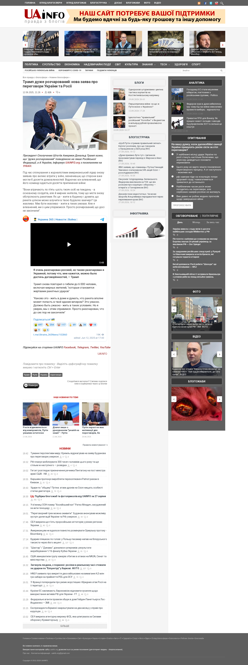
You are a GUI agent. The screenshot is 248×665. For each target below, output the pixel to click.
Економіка (72, 64)
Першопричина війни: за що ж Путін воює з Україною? (144, 105)
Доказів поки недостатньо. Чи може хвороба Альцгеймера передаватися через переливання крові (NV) (140, 197)
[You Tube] (216, 4)
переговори (55, 375)
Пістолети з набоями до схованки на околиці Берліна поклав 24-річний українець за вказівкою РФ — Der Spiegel (195, 242)
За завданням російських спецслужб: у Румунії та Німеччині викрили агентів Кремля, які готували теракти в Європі (196, 254)
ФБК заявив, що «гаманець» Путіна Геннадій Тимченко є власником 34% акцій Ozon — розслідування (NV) (140, 170)
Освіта (109, 638)
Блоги (139, 82)
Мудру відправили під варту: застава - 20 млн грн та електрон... (122, 51)
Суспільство (51, 64)
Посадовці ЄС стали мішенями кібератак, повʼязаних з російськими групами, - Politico (202, 92)
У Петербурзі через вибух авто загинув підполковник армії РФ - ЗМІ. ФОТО (192, 325)
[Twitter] (210, 4)
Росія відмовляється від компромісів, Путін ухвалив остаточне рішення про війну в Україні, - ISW (35, 433)
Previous (24, 45)
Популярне (210, 216)
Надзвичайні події (97, 64)
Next (223, 45)
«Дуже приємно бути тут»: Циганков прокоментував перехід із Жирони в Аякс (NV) (139, 158)
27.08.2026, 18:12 (126, 202)
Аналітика (196, 82)
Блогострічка (97, 3)
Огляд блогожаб (76, 3)
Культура (131, 64)
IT (120, 638)
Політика (31, 64)
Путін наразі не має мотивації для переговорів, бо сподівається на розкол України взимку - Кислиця (95, 434)
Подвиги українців (107, 70)
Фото (147, 3)
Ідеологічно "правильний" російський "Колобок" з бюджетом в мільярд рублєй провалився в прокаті (147, 121)
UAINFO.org (72, 162)
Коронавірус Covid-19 (70, 70)
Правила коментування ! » (95, 445)
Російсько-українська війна (39, 70)
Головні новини (37, 638)
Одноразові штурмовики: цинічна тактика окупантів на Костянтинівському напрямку (146, 92)
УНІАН (27, 166)
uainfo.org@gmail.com (60, 653)
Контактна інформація (40, 653)
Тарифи (89, 70)
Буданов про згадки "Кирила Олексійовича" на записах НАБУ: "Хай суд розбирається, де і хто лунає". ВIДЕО (196, 371)
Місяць (196, 222)
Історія (102, 638)
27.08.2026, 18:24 (126, 190)
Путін (35, 375)
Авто (116, 638)
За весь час (212, 222)
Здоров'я (181, 64)
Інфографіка (139, 213)
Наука (95, 638)
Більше (65, 626)
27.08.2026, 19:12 (126, 152)
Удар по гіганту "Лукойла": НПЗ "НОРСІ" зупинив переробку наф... (82, 51)
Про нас (26, 653)
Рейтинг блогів (187, 638)
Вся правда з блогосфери (35, 77)
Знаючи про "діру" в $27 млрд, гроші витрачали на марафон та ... (164, 51)
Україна (43, 375)
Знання (146, 65)
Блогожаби (133, 3)
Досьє (118, 3)
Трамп (27, 375)
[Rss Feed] (199, 4)
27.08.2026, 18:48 (126, 163)
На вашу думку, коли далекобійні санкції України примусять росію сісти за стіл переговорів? (196, 147)
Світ (118, 64)
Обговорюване (187, 216)
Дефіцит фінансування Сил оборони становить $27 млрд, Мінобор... (206, 51)
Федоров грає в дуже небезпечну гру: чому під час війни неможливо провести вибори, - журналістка (204, 107)
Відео (157, 3)
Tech (162, 65)
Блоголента (174, 638)
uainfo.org (54, 649)
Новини (65, 448)
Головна (30, 3)
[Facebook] (204, 4)
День (180, 222)
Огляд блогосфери (50, 3)
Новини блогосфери (59, 77)
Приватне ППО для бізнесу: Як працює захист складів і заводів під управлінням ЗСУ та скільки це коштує (204, 122)
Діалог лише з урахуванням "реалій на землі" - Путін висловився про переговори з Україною (66, 433)
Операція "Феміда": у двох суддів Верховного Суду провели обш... (37, 51)
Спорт (196, 64)
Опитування (197, 138)
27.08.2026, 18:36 (126, 175)
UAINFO (102, 353)
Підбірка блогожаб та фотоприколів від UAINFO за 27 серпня (70, 496)
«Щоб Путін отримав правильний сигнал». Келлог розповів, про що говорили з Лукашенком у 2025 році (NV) (139, 146)
